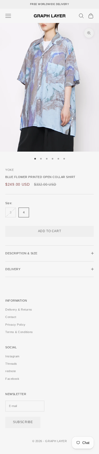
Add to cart (49, 231)
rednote (10, 371)
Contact (10, 317)
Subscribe (23, 422)
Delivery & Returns (18, 309)
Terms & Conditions (19, 332)
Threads (11, 363)
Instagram (12, 356)
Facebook (12, 378)
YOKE (9, 169)
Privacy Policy (15, 324)
